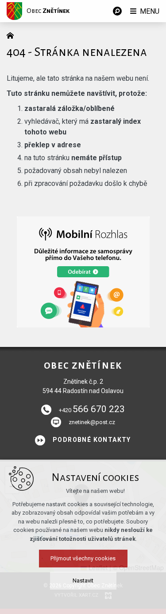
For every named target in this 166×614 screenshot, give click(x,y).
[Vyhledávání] (117, 11)
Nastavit (83, 580)
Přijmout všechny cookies (83, 558)
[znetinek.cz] (12, 34)
